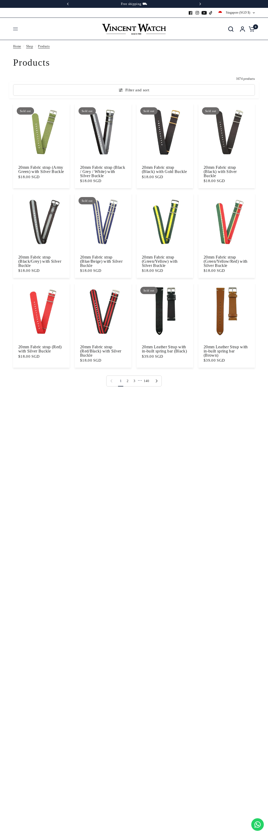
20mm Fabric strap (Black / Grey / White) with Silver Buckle (102, 171)
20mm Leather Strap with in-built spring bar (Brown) (226, 351)
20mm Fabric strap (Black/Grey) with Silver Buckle (39, 261)
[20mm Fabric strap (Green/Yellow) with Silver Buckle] (165, 221)
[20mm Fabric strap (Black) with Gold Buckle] (165, 132)
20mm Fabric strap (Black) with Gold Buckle (164, 169)
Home (17, 46)
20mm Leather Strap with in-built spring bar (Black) (164, 349)
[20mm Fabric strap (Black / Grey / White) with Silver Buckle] (103, 132)
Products (44, 46)
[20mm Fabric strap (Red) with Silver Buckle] (41, 311)
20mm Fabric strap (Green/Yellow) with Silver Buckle (159, 261)
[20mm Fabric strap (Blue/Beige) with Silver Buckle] (103, 221)
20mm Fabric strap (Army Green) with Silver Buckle (41, 169)
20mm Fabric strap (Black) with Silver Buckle (220, 171)
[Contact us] (257, 824)
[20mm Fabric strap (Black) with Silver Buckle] (226, 132)
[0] (250, 29)
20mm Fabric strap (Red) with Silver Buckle (40, 349)
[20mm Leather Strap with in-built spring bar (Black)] (165, 311)
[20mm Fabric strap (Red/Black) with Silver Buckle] (103, 311)
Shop (29, 46)
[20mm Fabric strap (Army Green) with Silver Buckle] (41, 132)
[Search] (231, 29)
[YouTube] (204, 12)
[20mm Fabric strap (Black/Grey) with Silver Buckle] (41, 221)
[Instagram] (197, 12)
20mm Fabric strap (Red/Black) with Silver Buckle (100, 351)
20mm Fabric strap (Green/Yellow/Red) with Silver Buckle (226, 261)
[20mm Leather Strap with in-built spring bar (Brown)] (226, 311)
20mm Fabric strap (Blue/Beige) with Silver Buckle (101, 261)
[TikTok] (211, 12)
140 (146, 381)
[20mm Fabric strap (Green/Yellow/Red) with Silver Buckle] (226, 221)
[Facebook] (190, 12)
